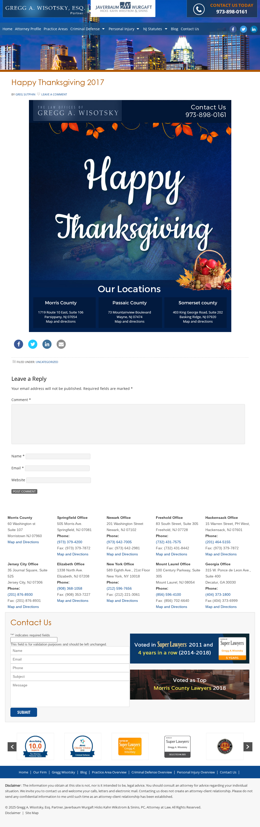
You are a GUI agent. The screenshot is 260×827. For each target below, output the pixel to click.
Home (23, 772)
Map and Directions (23, 542)
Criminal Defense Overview (152, 772)
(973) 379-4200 (69, 542)
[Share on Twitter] (32, 347)
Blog (83, 772)
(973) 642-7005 (119, 542)
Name (18, 456)
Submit (23, 712)
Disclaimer (13, 813)
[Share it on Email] (61, 347)
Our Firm (40, 772)
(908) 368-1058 (69, 588)
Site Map (32, 813)
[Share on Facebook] (18, 347)
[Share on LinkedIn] (47, 347)
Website (18, 479)
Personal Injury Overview (196, 772)
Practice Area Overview (109, 772)
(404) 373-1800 (218, 594)
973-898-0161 (231, 11)
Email (17, 468)
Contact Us (228, 772)
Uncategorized (47, 362)
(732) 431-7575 (168, 542)
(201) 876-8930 (20, 594)
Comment (21, 399)
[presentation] (12, 746)
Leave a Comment (54, 94)
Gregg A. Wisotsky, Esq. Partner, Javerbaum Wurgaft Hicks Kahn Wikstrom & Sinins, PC (81, 807)
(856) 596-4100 (168, 594)
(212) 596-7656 (119, 588)
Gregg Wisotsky (63, 772)
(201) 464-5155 (218, 542)
